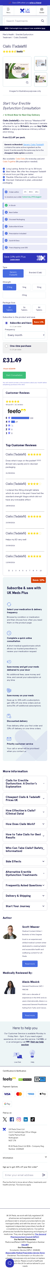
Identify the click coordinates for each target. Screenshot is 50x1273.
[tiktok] (33, 1119)
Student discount (27, 2)
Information (8, 1158)
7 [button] (29, 570)
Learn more (15, 259)
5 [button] (22, 570)
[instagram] (19, 1119)
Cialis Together (9, 161)
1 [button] (8, 570)
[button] (25, 330)
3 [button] (15, 570)
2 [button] (12, 570)
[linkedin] (26, 1119)
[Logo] (25, 10)
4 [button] (19, 570)
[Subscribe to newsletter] (43, 1174)
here (43, 28)
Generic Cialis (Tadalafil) (33, 144)
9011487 (24, 1244)
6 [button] (26, 570)
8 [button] (33, 570)
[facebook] (12, 1119)
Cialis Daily (20, 158)
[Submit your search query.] (42, 20)
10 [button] (41, 570)
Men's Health (8, 34)
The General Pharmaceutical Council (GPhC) (28, 1235)
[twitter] (5, 1119)
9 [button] (36, 570)
